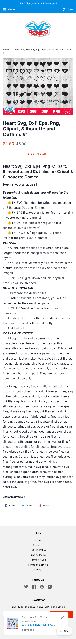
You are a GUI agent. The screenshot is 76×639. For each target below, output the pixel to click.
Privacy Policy (38, 554)
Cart (70, 9)
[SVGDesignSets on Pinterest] (42, 587)
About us (38, 545)
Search (38, 540)
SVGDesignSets (49, 625)
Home (6, 49)
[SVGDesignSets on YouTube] (50, 587)
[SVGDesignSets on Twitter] (26, 587)
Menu (11, 9)
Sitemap (38, 569)
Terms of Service (38, 564)
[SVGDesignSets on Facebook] (34, 587)
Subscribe (61, 614)
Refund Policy (38, 549)
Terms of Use (38, 559)
